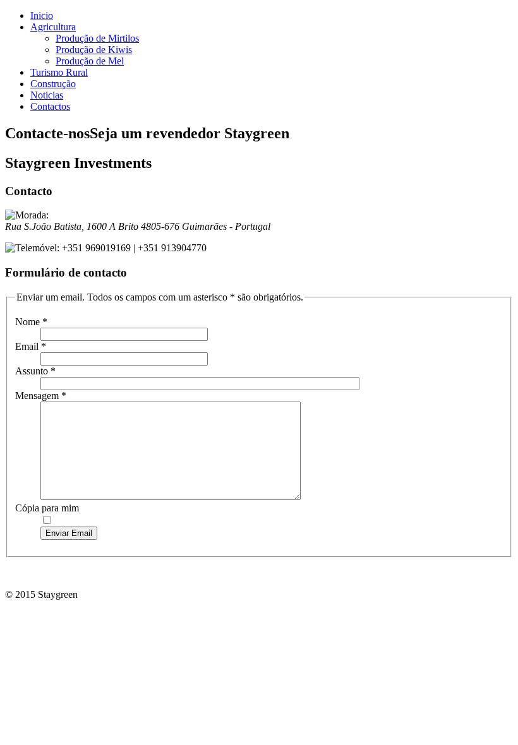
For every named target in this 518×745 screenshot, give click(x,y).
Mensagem (40, 395)
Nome (31, 321)
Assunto (35, 371)
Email (30, 346)
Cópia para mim (47, 508)
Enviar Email (68, 533)
